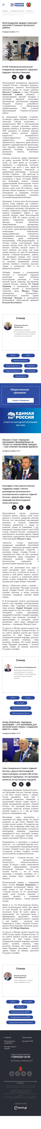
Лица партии (27, 1037)
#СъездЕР (20, 703)
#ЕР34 (13, 355)
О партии (7, 1037)
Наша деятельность (17, 11)
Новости (30, 11)
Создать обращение (20, 400)
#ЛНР (28, 355)
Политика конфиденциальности (20, 1091)
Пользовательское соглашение (20, 1090)
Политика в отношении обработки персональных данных (20, 1094)
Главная (5, 11)
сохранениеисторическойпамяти (21, 1022)
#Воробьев (20, 1007)
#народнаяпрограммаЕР (20, 1012)
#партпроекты (21, 376)
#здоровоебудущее (13, 371)
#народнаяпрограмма (21, 708)
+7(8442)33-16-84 (20, 1056)
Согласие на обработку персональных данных (20, 1097)
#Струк (28, 698)
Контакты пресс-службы (10, 1047)
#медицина (31, 366)
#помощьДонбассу (13, 366)
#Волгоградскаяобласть (21, 713)
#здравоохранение (20, 360)
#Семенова (31, 371)
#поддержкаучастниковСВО (21, 1017)
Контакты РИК (27, 1041)
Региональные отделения (9, 1042)
